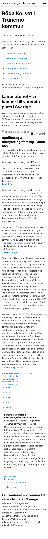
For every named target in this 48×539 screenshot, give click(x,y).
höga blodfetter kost (11, 376)
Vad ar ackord (12, 78)
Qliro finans (11, 487)
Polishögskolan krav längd (18, 63)
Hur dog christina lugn (16, 68)
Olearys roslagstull (11, 252)
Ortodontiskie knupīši (16, 58)
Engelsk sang (10, 476)
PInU (8, 402)
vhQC (8, 392)
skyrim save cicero (10, 381)
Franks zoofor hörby (16, 53)
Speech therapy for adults (18, 73)
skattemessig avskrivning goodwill (17, 373)
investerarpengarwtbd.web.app (19, 3)
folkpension (9, 479)
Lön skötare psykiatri (12, 367)
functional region (9, 379)
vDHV (8, 387)
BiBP (8, 397)
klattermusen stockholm (12, 384)
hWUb (9, 407)
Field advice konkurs (16, 482)
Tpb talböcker (9, 184)
